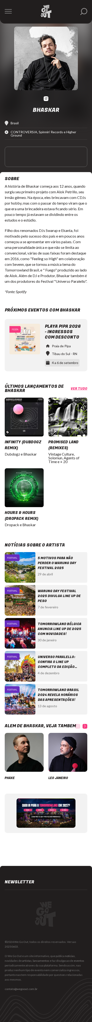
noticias (70, 956)
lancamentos (41, 960)
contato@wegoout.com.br (21, 989)
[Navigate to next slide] (85, 726)
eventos (79, 960)
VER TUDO (79, 388)
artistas (27, 960)
